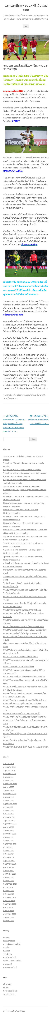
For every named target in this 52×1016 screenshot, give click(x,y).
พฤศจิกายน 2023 (10, 783)
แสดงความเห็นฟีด (10, 991)
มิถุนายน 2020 (9, 900)
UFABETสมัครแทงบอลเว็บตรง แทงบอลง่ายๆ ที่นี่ (21, 713)
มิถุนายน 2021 (9, 860)
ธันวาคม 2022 (8, 800)
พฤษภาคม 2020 (9, 904)
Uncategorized (9, 940)
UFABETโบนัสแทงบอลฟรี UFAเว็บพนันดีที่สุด (20, 656)
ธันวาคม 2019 (8, 920)
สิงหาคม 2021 (8, 854)
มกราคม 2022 (8, 837)
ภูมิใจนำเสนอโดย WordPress (14, 1011)
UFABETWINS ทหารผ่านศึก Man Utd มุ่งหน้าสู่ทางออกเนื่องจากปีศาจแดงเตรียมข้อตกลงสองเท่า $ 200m (14, 423)
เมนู (26, 26)
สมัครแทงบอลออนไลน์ (12, 960)
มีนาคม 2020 (8, 910)
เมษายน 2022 (8, 827)
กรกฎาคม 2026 (9, 767)
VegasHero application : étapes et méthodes (21, 486)
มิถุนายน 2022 (9, 820)
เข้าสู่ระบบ (7, 984)
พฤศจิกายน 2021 (10, 844)
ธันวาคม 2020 (8, 880)
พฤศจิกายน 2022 (10, 803)
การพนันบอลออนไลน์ (11, 944)
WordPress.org (9, 994)
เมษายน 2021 (8, 867)
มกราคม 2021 (8, 877)
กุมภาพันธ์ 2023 (9, 793)
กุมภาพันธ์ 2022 (9, 834)
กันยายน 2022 (8, 810)
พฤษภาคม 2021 (9, 864)
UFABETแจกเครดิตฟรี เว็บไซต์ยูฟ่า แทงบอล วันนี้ (22, 633)
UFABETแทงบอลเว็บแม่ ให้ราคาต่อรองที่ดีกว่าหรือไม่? (24, 676)
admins (14, 398)
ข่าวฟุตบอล (7, 954)
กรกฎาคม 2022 (9, 817)
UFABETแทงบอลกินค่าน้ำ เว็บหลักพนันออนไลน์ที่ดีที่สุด (24, 630)
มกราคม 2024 (8, 777)
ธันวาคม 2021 (8, 840)
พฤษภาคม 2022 (9, 823)
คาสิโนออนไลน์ (9, 957)
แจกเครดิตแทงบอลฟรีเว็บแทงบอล (26, 7)
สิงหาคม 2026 (8, 763)
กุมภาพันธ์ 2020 (9, 914)
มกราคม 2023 (8, 797)
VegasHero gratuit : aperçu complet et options (22, 469)
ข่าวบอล (6, 950)
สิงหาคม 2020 (8, 894)
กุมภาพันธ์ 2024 (9, 773)
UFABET (6, 937)
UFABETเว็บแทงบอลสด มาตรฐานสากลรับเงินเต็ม (22, 610)
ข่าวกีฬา (6, 947)
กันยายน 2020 (8, 890)
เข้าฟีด (5, 987)
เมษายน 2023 (8, 787)
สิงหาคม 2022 (8, 813)
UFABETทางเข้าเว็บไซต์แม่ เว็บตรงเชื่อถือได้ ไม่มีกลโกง (24, 717)
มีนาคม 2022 (8, 830)
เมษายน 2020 (8, 907)
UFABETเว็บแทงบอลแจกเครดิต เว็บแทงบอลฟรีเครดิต (23, 626)
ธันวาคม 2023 (8, 780)
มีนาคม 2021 (8, 870)
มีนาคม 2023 (8, 790)
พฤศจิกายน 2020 (10, 884)
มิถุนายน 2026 (9, 770)
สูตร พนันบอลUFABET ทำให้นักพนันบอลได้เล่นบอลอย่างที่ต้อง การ (38, 419)
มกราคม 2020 (8, 917)
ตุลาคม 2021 (8, 847)
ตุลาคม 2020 (8, 887)
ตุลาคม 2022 (8, 807)
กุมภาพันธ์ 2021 (9, 874)
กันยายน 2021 (8, 850)
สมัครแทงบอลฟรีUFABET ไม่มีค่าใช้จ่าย (18, 666)
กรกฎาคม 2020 (9, 897)
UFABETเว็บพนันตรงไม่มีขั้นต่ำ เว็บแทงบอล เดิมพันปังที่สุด (25, 747)
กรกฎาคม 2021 (9, 857)
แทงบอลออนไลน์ (27, 395)
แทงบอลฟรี (7, 964)
